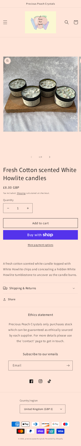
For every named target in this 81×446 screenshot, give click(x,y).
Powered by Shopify (54, 438)
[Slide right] (49, 157)
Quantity (8, 200)
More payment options (40, 244)
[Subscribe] (67, 365)
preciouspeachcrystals (35, 438)
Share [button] (12, 299)
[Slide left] (31, 157)
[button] (5, 22)
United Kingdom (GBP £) (38, 409)
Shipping (21, 193)
